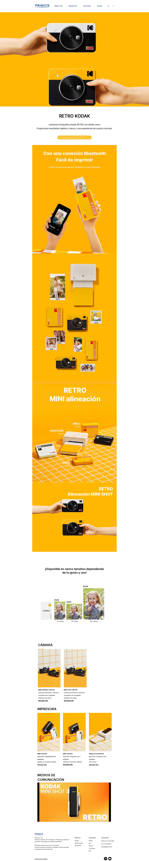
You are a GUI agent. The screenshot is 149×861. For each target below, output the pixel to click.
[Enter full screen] (108, 819)
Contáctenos (105, 837)
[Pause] (40, 819)
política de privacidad (41, 859)
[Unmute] (42, 819)
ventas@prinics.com (106, 846)
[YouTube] (109, 858)
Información (92, 837)
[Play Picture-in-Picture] (106, 819)
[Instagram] (105, 858)
